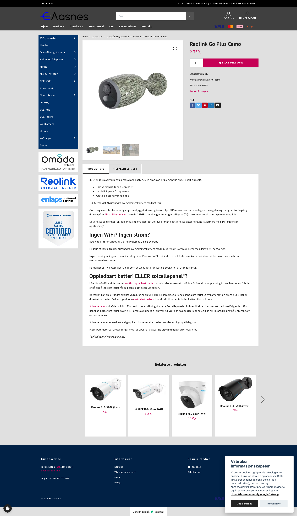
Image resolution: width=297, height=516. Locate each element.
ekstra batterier (142, 301)
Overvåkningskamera (52, 54)
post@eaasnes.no (50, 472)
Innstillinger (274, 503)
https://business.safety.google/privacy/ (255, 494)
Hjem (44, 28)
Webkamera (47, 125)
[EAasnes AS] (68, 17)
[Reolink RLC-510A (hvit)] (105, 392)
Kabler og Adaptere (51, 61)
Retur (117, 478)
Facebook (195, 468)
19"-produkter (48, 39)
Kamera (137, 38)
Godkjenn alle (244, 503)
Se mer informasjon (199, 93)
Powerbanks (47, 90)
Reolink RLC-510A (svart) (235, 407)
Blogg (117, 484)
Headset (45, 47)
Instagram (195, 473)
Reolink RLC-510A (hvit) (105, 409)
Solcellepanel (97, 308)
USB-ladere (46, 118)
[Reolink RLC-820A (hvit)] (192, 395)
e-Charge (45, 140)
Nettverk (45, 82)
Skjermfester (47, 97)
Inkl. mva (45, 3)
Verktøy (44, 104)
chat (57, 468)
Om (111, 28)
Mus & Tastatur (49, 75)
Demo (43, 147)
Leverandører (127, 28)
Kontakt (146, 28)
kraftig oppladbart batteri (140, 285)
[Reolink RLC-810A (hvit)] (149, 392)
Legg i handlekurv (232, 64)
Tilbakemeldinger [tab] (125, 170)
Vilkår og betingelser (125, 473)
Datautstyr (97, 38)
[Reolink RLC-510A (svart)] (235, 391)
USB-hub (45, 111)
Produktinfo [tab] (96, 170)
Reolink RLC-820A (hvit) (192, 415)
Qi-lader (45, 132)
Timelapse (76, 28)
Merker (57, 28)
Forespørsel (96, 28)
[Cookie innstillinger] (7, 508)
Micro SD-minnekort (117, 216)
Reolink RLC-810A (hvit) (149, 410)
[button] (262, 401)
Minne (43, 68)
